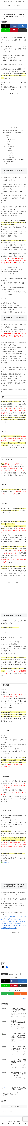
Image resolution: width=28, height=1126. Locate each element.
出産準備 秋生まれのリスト (11, 146)
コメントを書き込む (14, 1106)
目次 (12, 127)
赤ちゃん (18, 974)
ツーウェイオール (11, 139)
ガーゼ (8, 141)
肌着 (8, 135)
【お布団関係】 (11, 155)
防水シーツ (9, 144)
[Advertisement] (14, 109)
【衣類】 (9, 148)
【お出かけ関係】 (11, 157)
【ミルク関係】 (11, 153)
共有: (7, 164)
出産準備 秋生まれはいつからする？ (13, 130)
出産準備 (12, 974)
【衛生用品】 (10, 150)
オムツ (8, 137)
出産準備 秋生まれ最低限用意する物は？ (14, 132)
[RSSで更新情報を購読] (20, 993)
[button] (22, 30)
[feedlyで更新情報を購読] (7, 993)
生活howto (5, 974)
